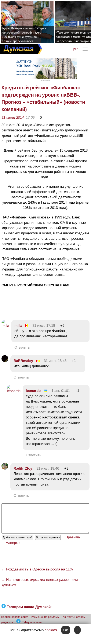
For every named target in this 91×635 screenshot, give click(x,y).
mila (18, 326)
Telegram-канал (32, 622)
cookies (51, 630)
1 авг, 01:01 (60, 391)
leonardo (33, 391)
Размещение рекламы (45, 616)
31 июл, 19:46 (47, 468)
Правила (72, 537)
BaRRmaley (23, 361)
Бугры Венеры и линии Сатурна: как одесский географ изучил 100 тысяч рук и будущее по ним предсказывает (24, 35)
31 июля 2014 (12, 117)
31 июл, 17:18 (43, 326)
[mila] (5, 325)
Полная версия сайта (14, 616)
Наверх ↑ (13, 543)
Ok (65, 630)
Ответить (22, 347)
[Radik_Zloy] (4, 468)
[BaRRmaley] (4, 360)
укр (75, 49)
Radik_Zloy (23, 468)
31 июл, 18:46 (55, 361)
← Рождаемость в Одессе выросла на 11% (37, 569)
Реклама (45, 80)
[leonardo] (14, 391)
